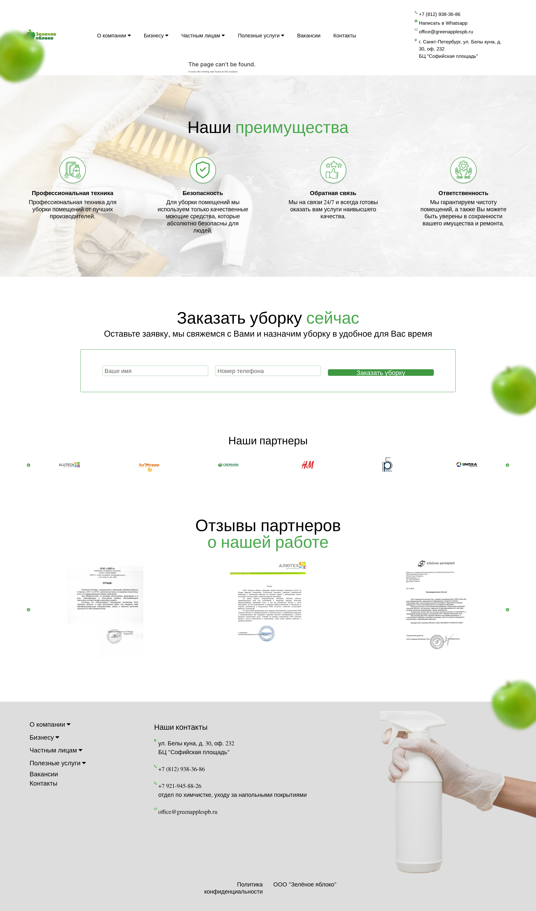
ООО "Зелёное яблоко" (305, 884)
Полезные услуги (259, 35)
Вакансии (308, 35)
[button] (28, 465)
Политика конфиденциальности (233, 887)
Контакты (344, 35)
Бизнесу (154, 35)
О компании (111, 35)
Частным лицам (200, 35)
